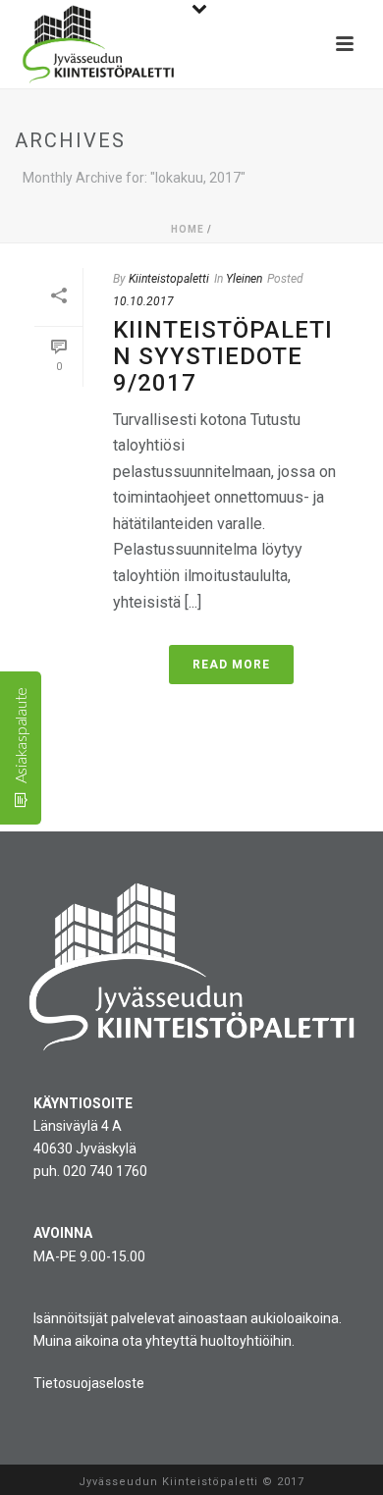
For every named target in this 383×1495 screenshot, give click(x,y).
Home (187, 229)
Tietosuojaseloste (88, 1383)
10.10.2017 (143, 301)
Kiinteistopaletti (169, 279)
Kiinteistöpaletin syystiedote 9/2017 (223, 356)
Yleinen (244, 279)
